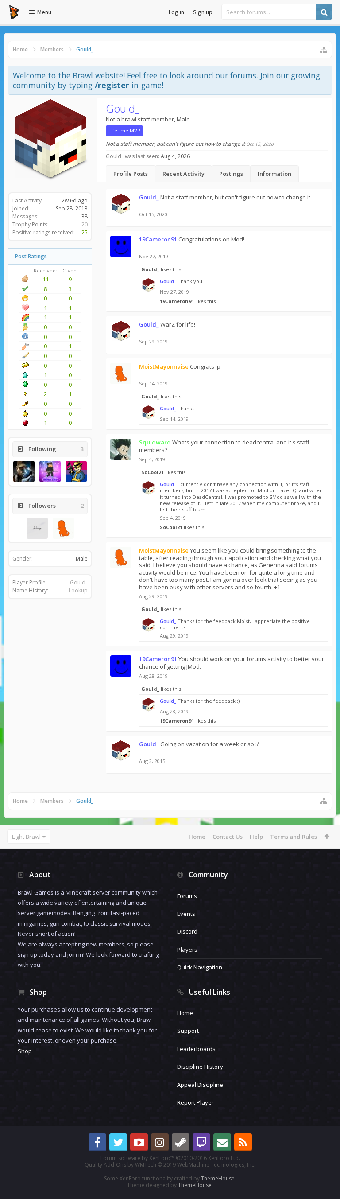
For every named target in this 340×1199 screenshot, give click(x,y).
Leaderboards (196, 1049)
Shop (25, 1051)
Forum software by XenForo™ (170, 1158)
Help (256, 837)
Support (188, 1031)
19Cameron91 (177, 301)
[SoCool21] (76, 471)
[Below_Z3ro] (50, 471)
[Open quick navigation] (324, 49)
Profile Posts (130, 174)
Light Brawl (26, 837)
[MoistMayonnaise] (63, 528)
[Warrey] (37, 528)
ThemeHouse (218, 1178)
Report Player (195, 1102)
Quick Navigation (199, 967)
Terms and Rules (293, 837)
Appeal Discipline (200, 1085)
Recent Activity (183, 174)
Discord (187, 931)
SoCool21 (152, 472)
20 (84, 224)
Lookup (78, 590)
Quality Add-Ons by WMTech (170, 1164)
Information (274, 174)
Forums (187, 896)
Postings (231, 174)
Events (186, 914)
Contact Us (227, 837)
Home (197, 837)
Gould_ (79, 582)
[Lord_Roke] (24, 471)
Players (187, 950)
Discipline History (200, 1067)
